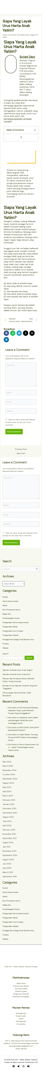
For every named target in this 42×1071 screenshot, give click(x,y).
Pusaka (6, 643)
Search (6, 653)
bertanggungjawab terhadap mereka (18, 120)
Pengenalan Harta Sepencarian (16, 622)
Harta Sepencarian (10, 601)
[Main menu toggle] (36, 7)
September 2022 (10, 812)
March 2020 (8, 872)
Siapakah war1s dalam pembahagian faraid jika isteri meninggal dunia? (23, 720)
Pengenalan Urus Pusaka (13, 631)
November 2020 (9, 851)
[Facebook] (14, 1066)
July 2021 (6, 847)
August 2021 (8, 842)
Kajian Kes (7, 614)
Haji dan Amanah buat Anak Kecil (16, 674)
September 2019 (10, 876)
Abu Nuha (12, 707)
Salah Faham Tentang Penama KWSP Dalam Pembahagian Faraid (23, 737)
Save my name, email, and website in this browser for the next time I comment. (20, 422)
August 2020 (8, 859)
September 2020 (10, 855)
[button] (35, 130)
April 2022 (7, 825)
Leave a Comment (10, 35)
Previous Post (21, 449)
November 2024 (9, 770)
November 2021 (9, 834)
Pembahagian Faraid (11, 618)
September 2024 (10, 778)
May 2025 (7, 761)
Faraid (5, 597)
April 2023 (7, 791)
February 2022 (9, 829)
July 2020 (7, 864)
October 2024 (9, 774)
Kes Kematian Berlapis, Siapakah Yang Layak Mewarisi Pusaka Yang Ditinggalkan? (23, 710)
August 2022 (8, 817)
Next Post (21, 453)
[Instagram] (23, 1066)
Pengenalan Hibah (10, 626)
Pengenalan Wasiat (11, 635)
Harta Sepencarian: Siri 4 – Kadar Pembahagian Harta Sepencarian (23, 747)
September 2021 (10, 838)
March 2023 (8, 795)
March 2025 (8, 766)
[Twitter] (19, 1066)
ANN (36, 1062)
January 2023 (8, 804)
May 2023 (7, 787)
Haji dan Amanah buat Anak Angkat (18, 670)
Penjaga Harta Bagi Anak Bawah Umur (18, 639)
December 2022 (9, 808)
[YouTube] (28, 1066)
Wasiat (5, 648)
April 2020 (7, 868)
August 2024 (8, 783)
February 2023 (9, 800)
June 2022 (7, 821)
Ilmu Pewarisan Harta (11, 609)
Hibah (5, 605)
